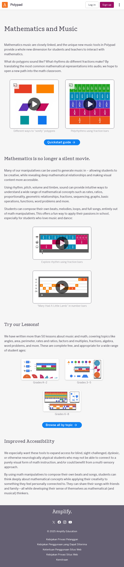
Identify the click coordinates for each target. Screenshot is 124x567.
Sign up (106, 4)
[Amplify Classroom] (5, 5)
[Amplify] (62, 511)
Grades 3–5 (84, 382)
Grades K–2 (40, 382)
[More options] (119, 5)
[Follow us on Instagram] (64, 522)
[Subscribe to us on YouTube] (70, 522)
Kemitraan (62, 559)
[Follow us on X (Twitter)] (54, 522)
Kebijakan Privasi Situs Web (62, 554)
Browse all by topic (60, 425)
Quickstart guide (59, 142)
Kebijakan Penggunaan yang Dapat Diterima (62, 544)
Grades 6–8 (62, 414)
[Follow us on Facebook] (59, 522)
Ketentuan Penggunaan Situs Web (62, 549)
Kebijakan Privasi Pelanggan (62, 539)
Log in (92, 4)
